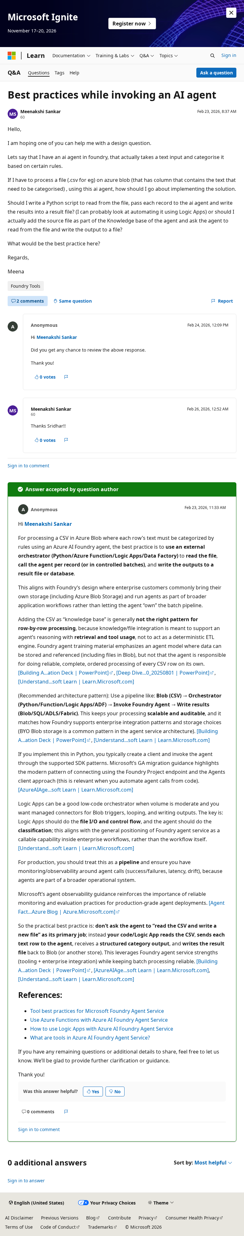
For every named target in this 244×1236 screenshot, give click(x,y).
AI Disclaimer (19, 1218)
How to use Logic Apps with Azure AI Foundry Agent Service (101, 1028)
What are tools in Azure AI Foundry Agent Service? (90, 1037)
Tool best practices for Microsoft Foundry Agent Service (97, 1010)
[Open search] (212, 55)
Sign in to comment (28, 466)
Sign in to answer (26, 1181)
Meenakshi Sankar (40, 111)
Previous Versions (59, 1218)
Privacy (146, 1218)
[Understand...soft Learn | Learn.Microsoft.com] (76, 681)
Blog (91, 1218)
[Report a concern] (66, 377)
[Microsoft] (12, 56)
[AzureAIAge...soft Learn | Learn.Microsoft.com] (75, 789)
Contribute (119, 1218)
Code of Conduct (58, 1227)
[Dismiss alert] (231, 13)
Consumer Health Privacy (192, 1218)
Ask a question (216, 73)
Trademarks (100, 1227)
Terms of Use (19, 1227)
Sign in (228, 55)
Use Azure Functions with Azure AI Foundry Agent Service (99, 1019)
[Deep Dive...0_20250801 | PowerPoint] (162, 672)
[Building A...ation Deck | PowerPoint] (63, 672)
